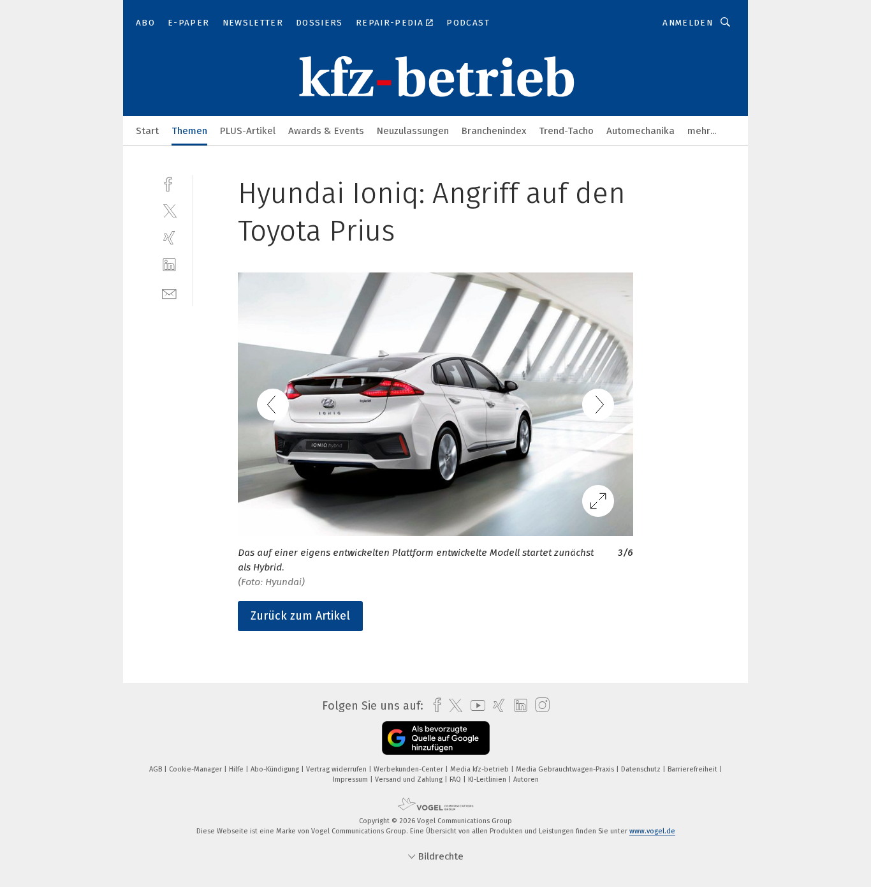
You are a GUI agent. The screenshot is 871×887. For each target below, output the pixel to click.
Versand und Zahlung (409, 779)
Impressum (351, 779)
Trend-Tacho (566, 131)
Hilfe (237, 769)
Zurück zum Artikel (300, 616)
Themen (189, 131)
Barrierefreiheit (693, 769)
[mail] (169, 293)
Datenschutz (641, 769)
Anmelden (687, 22)
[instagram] (539, 705)
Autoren (526, 779)
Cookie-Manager (196, 769)
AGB (156, 769)
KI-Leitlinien (488, 779)
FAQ (456, 779)
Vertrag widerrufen (337, 769)
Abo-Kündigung (276, 769)
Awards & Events (326, 131)
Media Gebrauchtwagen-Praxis (566, 769)
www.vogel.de (652, 831)
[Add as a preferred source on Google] (436, 738)
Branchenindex (494, 131)
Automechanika (640, 131)
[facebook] (169, 183)
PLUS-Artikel (247, 131)
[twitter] (169, 210)
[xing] (169, 238)
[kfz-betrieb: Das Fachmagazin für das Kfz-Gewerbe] (147, 130)
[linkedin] (169, 265)
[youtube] (474, 705)
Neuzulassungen (413, 131)
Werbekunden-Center (409, 769)
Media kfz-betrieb (480, 769)
